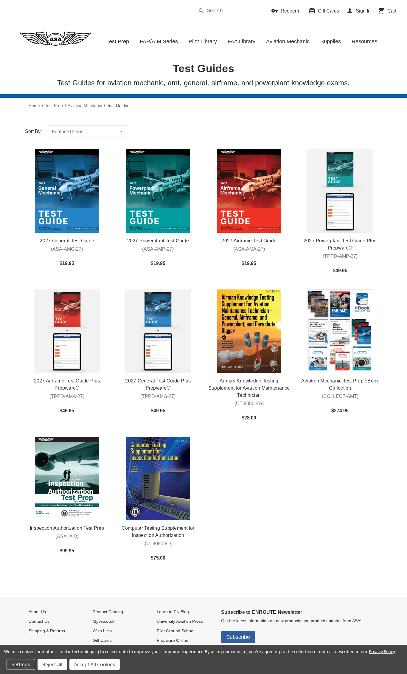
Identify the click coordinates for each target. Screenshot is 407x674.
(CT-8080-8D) (158, 543)
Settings (21, 664)
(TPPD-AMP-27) (340, 256)
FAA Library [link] (241, 41)
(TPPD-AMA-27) (66, 396)
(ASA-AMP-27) (158, 249)
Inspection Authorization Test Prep (67, 528)
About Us (37, 611)
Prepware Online (172, 640)
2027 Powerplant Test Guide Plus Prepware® (340, 244)
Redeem (290, 10)
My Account (103, 621)
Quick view (67, 191)
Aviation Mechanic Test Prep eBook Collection (340, 384)
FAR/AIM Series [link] (159, 41)
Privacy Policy (382, 651)
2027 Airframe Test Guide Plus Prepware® (67, 384)
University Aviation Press (180, 621)
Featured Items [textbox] (67, 131)
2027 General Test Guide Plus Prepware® (158, 384)
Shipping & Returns (47, 630)
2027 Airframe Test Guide (248, 240)
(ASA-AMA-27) (249, 249)
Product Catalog (108, 611)
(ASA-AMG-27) (67, 249)
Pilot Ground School (175, 630)
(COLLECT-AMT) (340, 396)
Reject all (52, 664)
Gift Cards (328, 10)
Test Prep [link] (117, 41)
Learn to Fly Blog (173, 611)
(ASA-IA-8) (66, 536)
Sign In (363, 10)
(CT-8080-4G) (249, 403)
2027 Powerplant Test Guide (158, 240)
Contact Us (39, 621)
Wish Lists (102, 630)
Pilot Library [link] (203, 41)
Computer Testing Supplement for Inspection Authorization (158, 532)
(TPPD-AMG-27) (157, 396)
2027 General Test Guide (67, 240)
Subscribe (238, 637)
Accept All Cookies (94, 664)
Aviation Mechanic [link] (288, 41)
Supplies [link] (330, 41)
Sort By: (33, 131)
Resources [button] (364, 41)
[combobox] (88, 131)
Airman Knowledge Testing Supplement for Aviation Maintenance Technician (249, 388)
